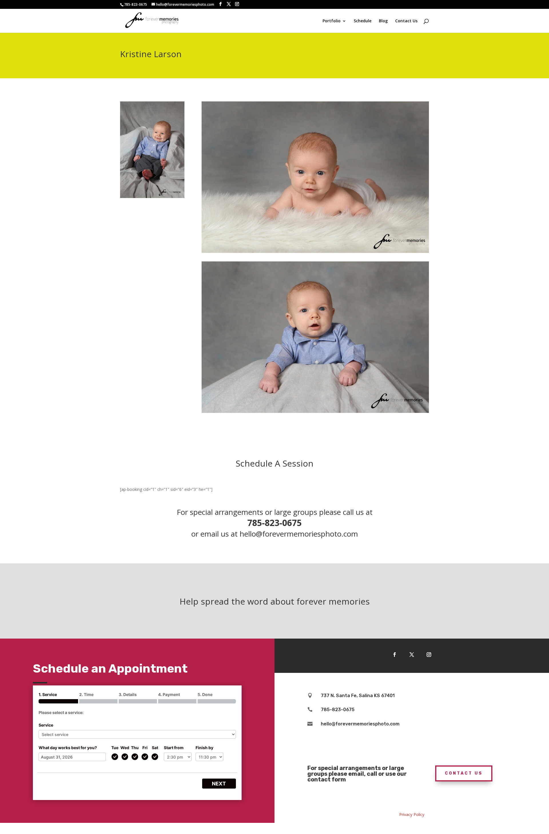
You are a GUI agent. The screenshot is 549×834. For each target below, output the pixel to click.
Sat (155, 747)
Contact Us (406, 21)
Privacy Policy (411, 814)
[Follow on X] (411, 654)
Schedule (362, 21)
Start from (174, 747)
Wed (124, 747)
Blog (383, 21)
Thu (135, 747)
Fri (145, 747)
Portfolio (332, 21)
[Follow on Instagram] (428, 654)
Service (46, 725)
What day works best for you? (68, 747)
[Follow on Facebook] (394, 654)
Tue (114, 747)
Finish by (204, 747)
